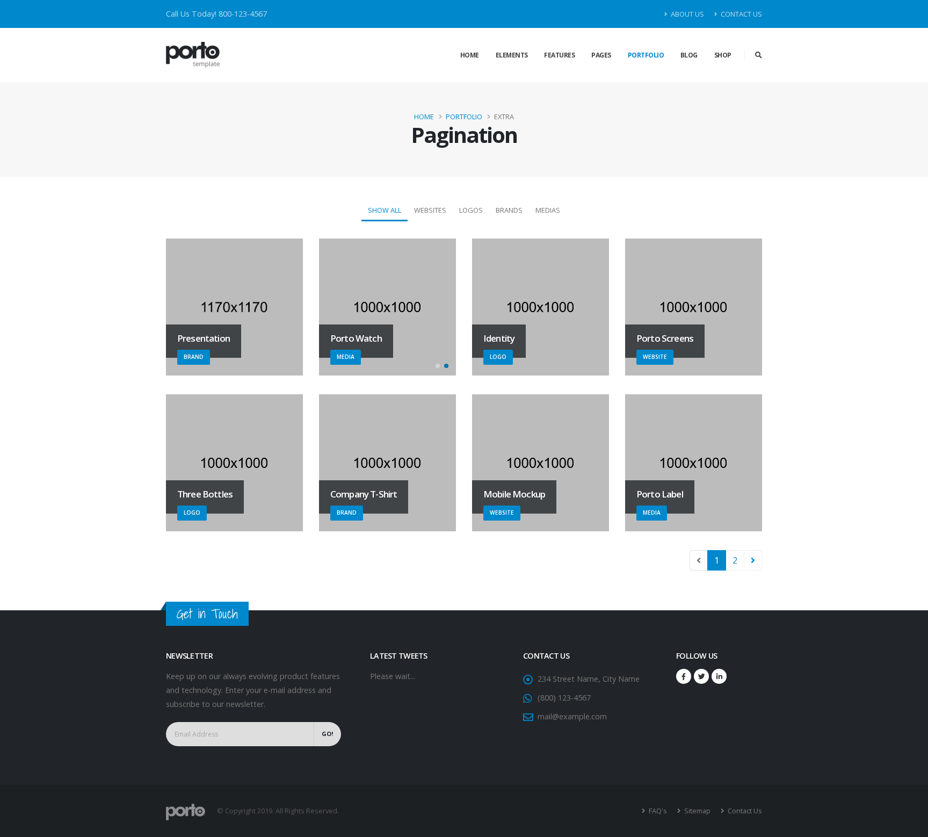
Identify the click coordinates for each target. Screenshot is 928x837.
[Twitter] (701, 676)
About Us (686, 14)
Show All (384, 210)
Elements (512, 55)
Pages (601, 55)
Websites (430, 210)
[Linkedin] (719, 676)
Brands (509, 210)
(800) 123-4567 (564, 697)
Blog (689, 55)
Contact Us (740, 14)
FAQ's (657, 811)
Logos (471, 210)
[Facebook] (683, 676)
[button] (437, 366)
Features (559, 55)
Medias (547, 210)
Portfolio (646, 55)
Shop (722, 55)
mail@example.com (572, 716)
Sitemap (697, 811)
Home (469, 55)
